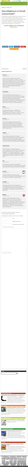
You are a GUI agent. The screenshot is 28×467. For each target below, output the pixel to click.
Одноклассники (14, 49)
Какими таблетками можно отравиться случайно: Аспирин (13, 419)
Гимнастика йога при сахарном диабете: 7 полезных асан (12, 395)
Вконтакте (5, 46)
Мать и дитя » (4, 405)
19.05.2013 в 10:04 (6, 146)
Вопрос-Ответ (9, 7)
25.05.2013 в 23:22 (6, 162)
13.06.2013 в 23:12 (6, 172)
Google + (23, 46)
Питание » (4, 442)
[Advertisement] (14, 36)
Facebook (17, 46)
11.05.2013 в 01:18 (6, 76)
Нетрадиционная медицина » (7, 428)
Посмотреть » (14, 27)
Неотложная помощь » (6, 417)
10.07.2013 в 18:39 (6, 195)
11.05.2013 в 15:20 (6, 92)
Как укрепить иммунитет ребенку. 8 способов (16, 407)
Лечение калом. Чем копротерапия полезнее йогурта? (12, 430)
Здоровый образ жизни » (7, 393)
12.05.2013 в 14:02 (6, 119)
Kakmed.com (4, 7)
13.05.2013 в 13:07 (6, 133)
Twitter (11, 46)
